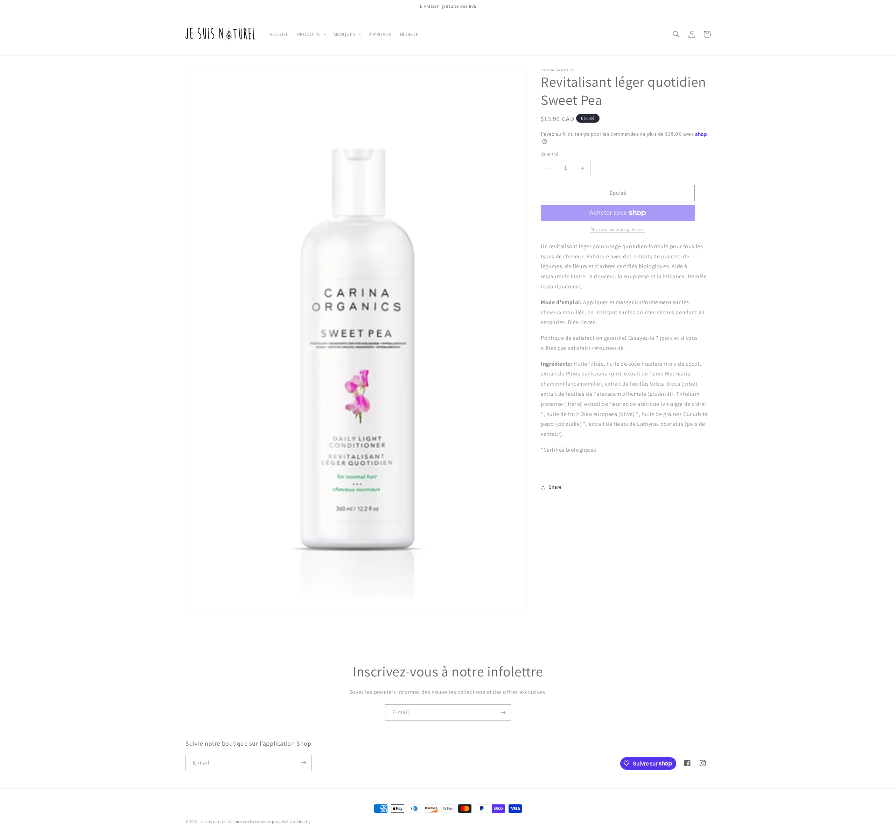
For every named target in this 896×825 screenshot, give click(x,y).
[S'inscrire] (503, 712)
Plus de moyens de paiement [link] (617, 229)
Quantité (549, 154)
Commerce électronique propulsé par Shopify (269, 821)
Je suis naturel (213, 821)
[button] (311, 34)
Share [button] (555, 487)
